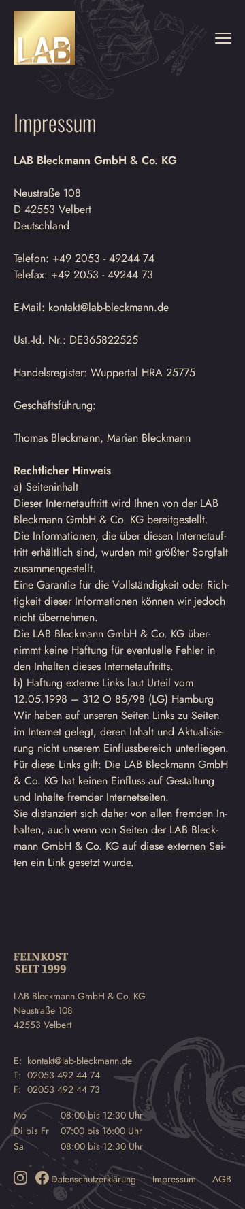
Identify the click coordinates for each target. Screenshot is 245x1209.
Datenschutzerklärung (93, 1179)
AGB (221, 1179)
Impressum (174, 1179)
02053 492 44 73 (63, 1089)
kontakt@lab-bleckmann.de (79, 1060)
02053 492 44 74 (63, 1075)
